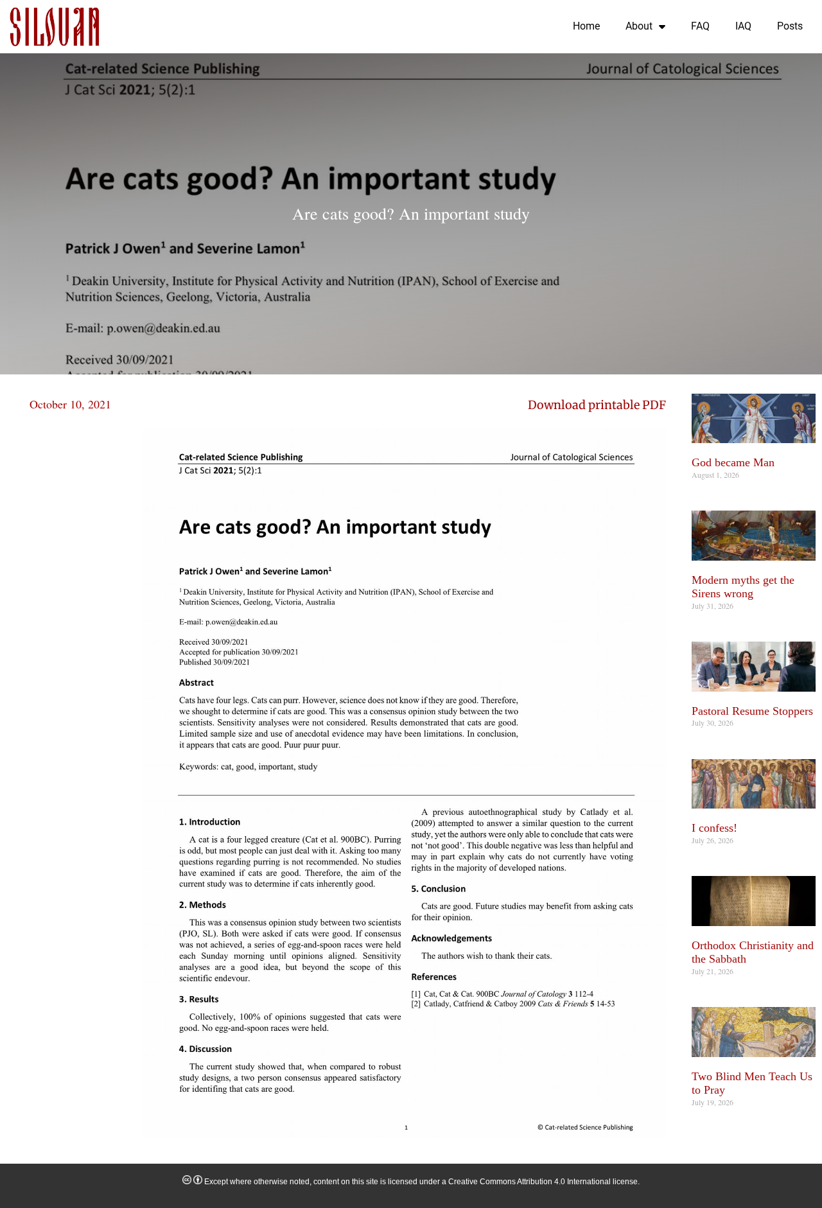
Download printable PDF (597, 405)
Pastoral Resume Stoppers (752, 711)
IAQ (743, 26)
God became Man (733, 462)
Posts (790, 26)
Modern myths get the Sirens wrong (743, 586)
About (638, 26)
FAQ (700, 26)
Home (586, 26)
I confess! (714, 827)
